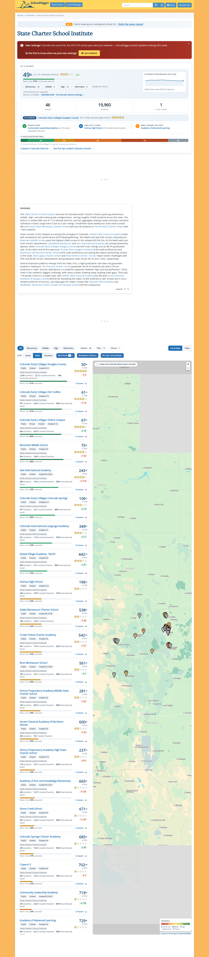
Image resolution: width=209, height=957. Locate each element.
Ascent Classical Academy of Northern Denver (41, 723)
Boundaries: (87, 355)
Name (28, 355)
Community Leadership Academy (43, 128)
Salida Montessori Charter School (39, 609)
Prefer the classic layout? (130, 24)
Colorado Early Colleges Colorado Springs (44, 498)
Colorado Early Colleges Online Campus (42, 419)
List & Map (175, 348)
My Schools (64, 355)
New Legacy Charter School (47, 255)
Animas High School (93, 128)
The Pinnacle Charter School (108, 226)
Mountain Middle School (32, 240)
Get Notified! (90, 53)
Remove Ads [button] (184, 5)
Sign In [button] (172, 5)
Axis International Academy (91, 243)
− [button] (188, 368)
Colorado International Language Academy (44, 526)
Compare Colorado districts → (36, 148)
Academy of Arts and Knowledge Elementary (45, 780)
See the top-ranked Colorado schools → (73, 148)
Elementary (32, 86)
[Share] (162, 5)
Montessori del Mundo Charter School (39, 252)
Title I (101, 348)
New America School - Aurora (81, 255)
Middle (49, 86)
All (20, 348)
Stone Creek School (31, 808)
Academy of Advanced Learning (155, 128)
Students (48, 355)
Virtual (115, 348)
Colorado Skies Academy (101, 281)
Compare (80, 383)
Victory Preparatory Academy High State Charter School (43, 751)
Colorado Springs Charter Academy (40, 836)
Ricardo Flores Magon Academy (77, 249)
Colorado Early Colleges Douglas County (58, 117)
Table (187, 348)
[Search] (156, 5)
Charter (85, 348)
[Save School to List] (86, 383)
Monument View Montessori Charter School (46, 226)
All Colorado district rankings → (70, 94)
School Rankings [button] (74, 4)
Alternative (81, 86)
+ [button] (188, 364)
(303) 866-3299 (47, 94)
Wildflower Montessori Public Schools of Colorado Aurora (49, 284)
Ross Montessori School (33, 662)
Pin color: (111, 355)
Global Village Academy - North (37, 554)
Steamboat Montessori (59, 243)
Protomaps (173, 933)
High (65, 86)
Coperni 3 (25, 864)
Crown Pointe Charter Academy (38, 634)
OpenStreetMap (185, 933)
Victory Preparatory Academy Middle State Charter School (44, 692)
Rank (37, 355)
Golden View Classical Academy (106, 234)
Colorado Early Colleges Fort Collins (40, 392)
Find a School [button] (57, 4)
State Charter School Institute (40, 214)
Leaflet (163, 933)
